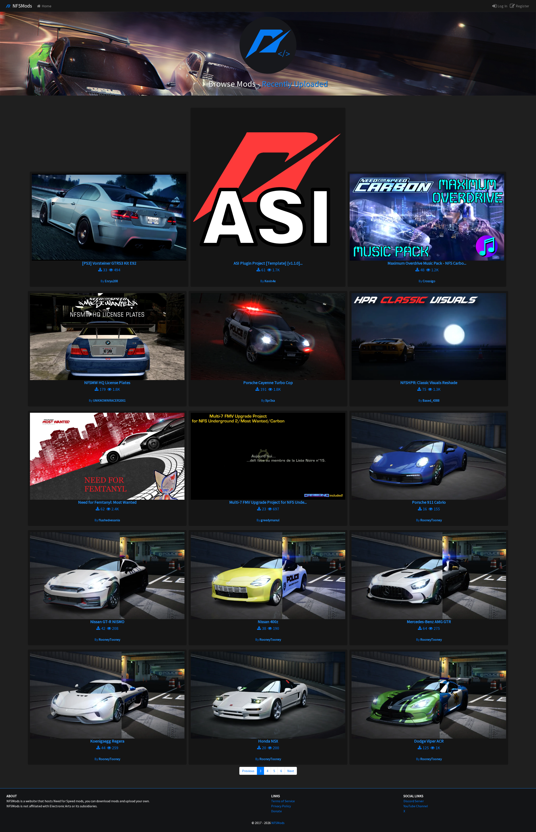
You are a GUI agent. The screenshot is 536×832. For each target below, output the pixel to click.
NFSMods (22, 6)
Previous (248, 771)
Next (290, 771)
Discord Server (413, 801)
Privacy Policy (281, 806)
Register (522, 6)
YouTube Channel (415, 806)
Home (46, 6)
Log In (502, 6)
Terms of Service (283, 801)
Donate (276, 811)
